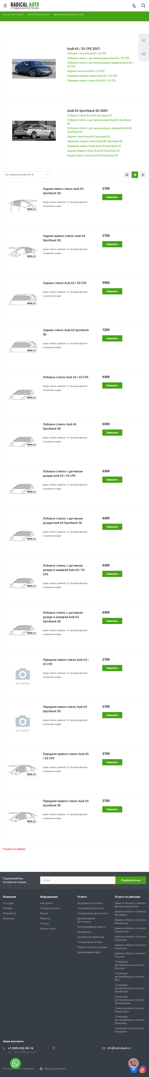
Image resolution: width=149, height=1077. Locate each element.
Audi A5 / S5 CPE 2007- (84, 49)
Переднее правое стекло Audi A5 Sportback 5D (95, 141)
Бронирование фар (88, 952)
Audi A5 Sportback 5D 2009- (87, 111)
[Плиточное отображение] (127, 174)
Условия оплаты (50, 908)
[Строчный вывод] (135, 174)
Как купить (46, 903)
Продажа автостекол (90, 903)
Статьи (44, 923)
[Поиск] (143, 6)
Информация (49, 896)
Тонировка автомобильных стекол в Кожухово (129, 1020)
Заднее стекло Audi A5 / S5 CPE (86, 71)
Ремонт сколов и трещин (92, 947)
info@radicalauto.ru (119, 1048)
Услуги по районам (127, 896)
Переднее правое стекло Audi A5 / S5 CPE (92, 75)
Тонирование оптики (89, 942)
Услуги (82, 896)
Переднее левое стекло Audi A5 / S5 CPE (91, 80)
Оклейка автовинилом (90, 937)
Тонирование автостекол (92, 913)
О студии (8, 903)
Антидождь (84, 931)
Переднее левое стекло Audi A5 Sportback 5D (94, 146)
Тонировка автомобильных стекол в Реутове (129, 965)
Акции (44, 913)
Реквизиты (9, 913)
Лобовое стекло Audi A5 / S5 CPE (86, 53)
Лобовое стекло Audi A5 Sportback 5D (89, 115)
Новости (45, 918)
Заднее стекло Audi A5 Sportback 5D (88, 136)
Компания (9, 896)
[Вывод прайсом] (143, 174)
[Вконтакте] (133, 1069)
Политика (8, 918)
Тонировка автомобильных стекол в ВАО (129, 976)
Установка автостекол (90, 908)
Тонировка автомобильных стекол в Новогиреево (129, 1000)
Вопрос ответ (48, 928)
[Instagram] (142, 1069)
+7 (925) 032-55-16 (20, 1048)
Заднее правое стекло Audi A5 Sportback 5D (93, 150)
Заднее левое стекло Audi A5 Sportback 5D (92, 155)
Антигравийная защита (91, 926)
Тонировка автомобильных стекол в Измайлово (129, 988)
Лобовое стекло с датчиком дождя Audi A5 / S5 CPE (98, 58)
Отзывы (7, 908)
